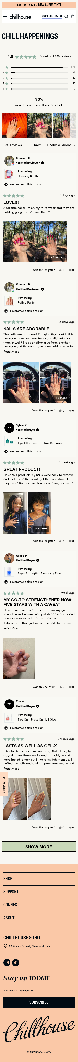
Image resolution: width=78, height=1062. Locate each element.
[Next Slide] (73, 125)
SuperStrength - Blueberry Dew (39, 573)
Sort (37, 145)
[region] (39, 125)
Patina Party (26, 302)
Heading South (28, 176)
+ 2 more (56, 257)
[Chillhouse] (20, 16)
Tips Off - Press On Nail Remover (40, 443)
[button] (5, 16)
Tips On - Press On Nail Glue (37, 719)
